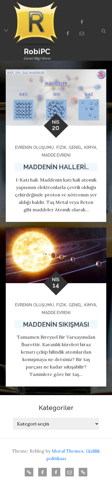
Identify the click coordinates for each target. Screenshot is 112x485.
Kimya (90, 147)
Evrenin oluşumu (34, 147)
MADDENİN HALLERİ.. (56, 167)
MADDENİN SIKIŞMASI (56, 324)
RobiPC (37, 51)
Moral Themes (68, 451)
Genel (75, 147)
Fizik (61, 147)
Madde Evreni (56, 155)
